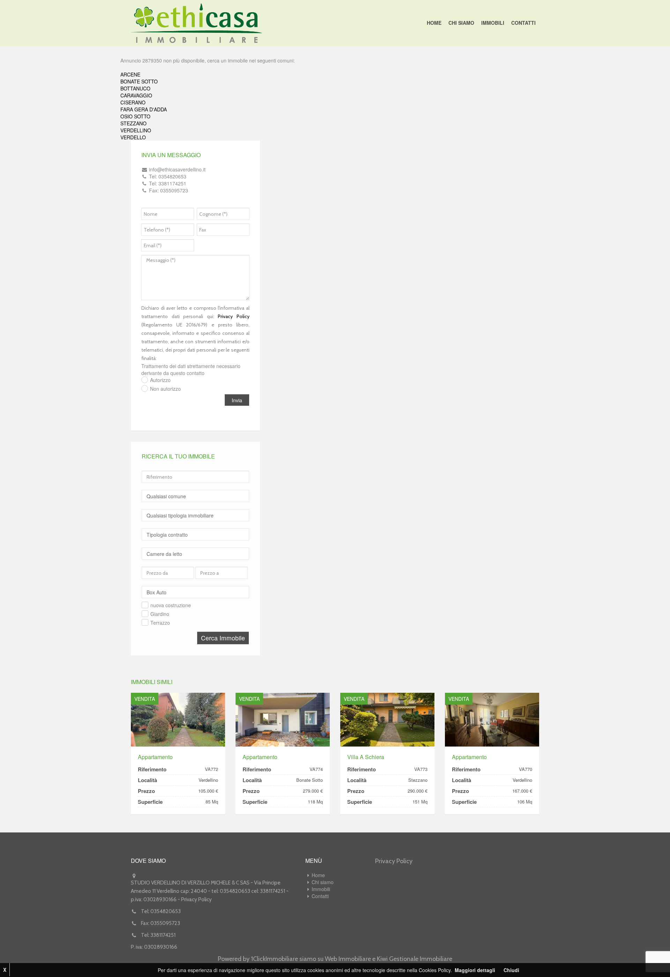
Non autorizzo (165, 388)
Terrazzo (160, 622)
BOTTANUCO (135, 88)
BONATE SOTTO (139, 81)
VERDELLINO (135, 130)
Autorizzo (160, 379)
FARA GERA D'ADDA (143, 109)
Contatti (523, 22)
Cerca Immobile (223, 637)
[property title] (178, 719)
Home (434, 22)
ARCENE (130, 74)
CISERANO (133, 102)
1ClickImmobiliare (274, 959)
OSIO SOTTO (135, 116)
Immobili (492, 22)
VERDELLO (133, 137)
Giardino (159, 613)
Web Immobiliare (348, 959)
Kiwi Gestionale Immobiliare (414, 959)
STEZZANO (133, 123)
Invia (237, 400)
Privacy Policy (234, 316)
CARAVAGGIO (136, 95)
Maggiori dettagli (475, 970)
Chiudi (511, 970)
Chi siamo (461, 22)
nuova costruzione (170, 605)
